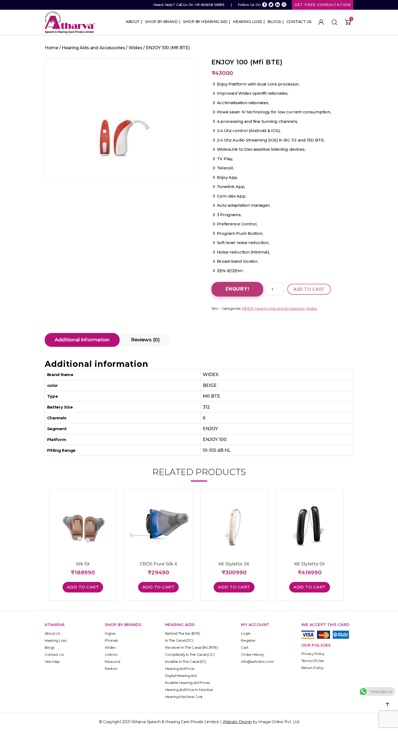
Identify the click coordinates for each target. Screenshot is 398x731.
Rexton (111, 668)
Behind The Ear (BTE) (182, 633)
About (133, 21)
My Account (321, 22)
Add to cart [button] (83, 587)
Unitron (111, 654)
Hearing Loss (247, 21)
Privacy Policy (312, 653)
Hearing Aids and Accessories (93, 47)
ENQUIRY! (237, 289)
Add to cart (309, 289)
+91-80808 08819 (209, 4)
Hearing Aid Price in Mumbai (189, 689)
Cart (244, 647)
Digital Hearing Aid (181, 675)
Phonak (111, 640)
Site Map (52, 661)
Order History (252, 654)
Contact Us (299, 21)
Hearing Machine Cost (184, 696)
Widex (135, 47)
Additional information (82, 340)
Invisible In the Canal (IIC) (185, 661)
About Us (52, 633)
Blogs (274, 21)
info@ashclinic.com (257, 661)
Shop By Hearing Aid (205, 21)
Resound (112, 661)
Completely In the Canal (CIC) (190, 654)
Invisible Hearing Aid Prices (187, 682)
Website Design (237, 721)
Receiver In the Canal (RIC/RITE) (191, 647)
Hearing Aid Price (179, 668)
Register (248, 640)
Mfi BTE (248, 309)
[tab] (82, 340)
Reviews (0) (145, 340)
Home (51, 47)
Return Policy (312, 668)
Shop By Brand (161, 21)
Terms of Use (312, 660)
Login (245, 633)
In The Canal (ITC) (179, 640)
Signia (110, 633)
